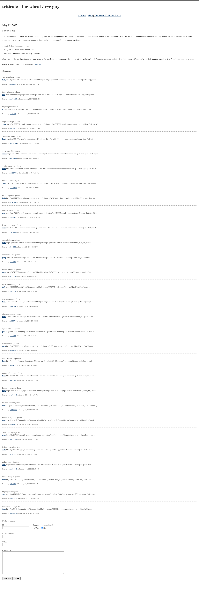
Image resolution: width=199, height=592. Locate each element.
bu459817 (13, 498)
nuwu (4, 153)
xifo (3, 94)
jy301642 (13, 454)
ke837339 (13, 439)
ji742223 (13, 276)
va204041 (13, 513)
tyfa (3, 287)
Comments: (6, 550)
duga (4, 272)
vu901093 (13, 380)
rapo (4, 479)
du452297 (13, 99)
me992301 (13, 128)
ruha (4, 168)
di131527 (13, 424)
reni (3, 213)
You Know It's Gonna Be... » (107, 15)
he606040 (13, 395)
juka (4, 509)
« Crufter (82, 15)
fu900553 (13, 410)
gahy (4, 257)
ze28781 (13, 336)
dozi (4, 346)
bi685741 (13, 321)
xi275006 (13, 350)
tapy (4, 375)
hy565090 (13, 188)
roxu (4, 435)
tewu (4, 301)
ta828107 (13, 306)
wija (4, 390)
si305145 (13, 365)
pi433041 (13, 84)
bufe (4, 361)
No (44, 528)
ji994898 (13, 247)
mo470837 (13, 217)
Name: (4, 525)
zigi (3, 494)
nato (4, 449)
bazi (4, 139)
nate (4, 420)
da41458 (13, 114)
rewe (4, 227)
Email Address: (8, 533)
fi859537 (13, 291)
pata (4, 242)
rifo (3, 109)
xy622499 (13, 143)
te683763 (13, 173)
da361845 (13, 469)
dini (4, 464)
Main (90, 15)
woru (4, 124)
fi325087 (13, 484)
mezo (4, 405)
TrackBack (37, 64)
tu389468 (13, 202)
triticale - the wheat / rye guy (30, 6)
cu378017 (13, 232)
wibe (4, 316)
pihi (4, 331)
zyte (4, 183)
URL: (4, 541)
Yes (37, 528)
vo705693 (13, 158)
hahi (4, 198)
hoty (4, 79)
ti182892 (13, 262)
